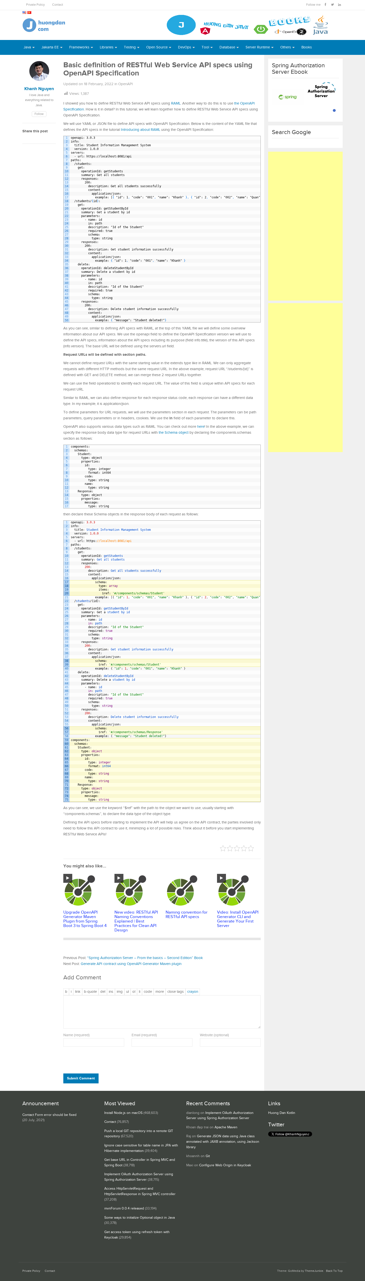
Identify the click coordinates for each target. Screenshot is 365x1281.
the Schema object (173, 432)
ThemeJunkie (314, 1271)
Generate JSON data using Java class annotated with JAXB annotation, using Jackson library (222, 1141)
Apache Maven (226, 1127)
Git (208, 1156)
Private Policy (35, 5)
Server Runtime (258, 47)
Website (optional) (214, 1035)
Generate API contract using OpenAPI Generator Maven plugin (131, 964)
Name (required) (76, 1035)
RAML (176, 103)
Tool (205, 47)
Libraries (106, 47)
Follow (39, 114)
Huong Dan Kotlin (281, 1113)
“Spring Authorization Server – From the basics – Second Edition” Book (145, 958)
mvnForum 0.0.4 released (124, 1208)
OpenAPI (125, 84)
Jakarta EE (50, 47)
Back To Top (334, 1271)
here (200, 427)
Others (285, 47)
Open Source (157, 47)
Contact (57, 5)
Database (227, 47)
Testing (130, 47)
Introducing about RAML (140, 130)
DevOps (184, 47)
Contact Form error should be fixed (49, 1115)
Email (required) (144, 1035)
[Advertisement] (305, 226)
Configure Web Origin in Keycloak (225, 1165)
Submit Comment (81, 1078)
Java (27, 47)
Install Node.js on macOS (123, 1113)
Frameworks (79, 47)
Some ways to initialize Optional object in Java (139, 1218)
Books (306, 47)
